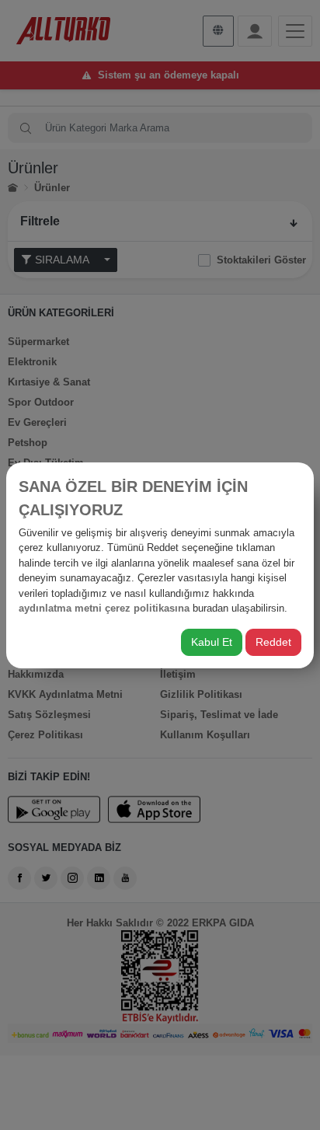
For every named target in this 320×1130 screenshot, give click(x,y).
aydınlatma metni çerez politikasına (104, 608)
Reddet (273, 642)
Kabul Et (211, 642)
